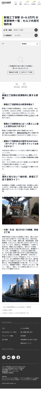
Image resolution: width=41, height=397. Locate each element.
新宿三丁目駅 (8, 310)
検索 (16, 4)
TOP (3, 328)
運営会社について (26, 343)
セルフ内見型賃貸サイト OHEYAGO (13, 307)
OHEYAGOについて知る (9, 332)
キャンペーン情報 (7, 336)
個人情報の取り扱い (27, 332)
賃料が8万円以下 (23, 133)
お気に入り (27, 3)
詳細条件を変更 (13, 72)
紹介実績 (5, 339)
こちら (31, 115)
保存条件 (33, 3)
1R (3, 133)
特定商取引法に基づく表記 (29, 339)
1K (7, 133)
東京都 (29, 307)
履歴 (20, 4)
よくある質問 (25, 328)
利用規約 (23, 336)
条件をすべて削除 (26, 72)
